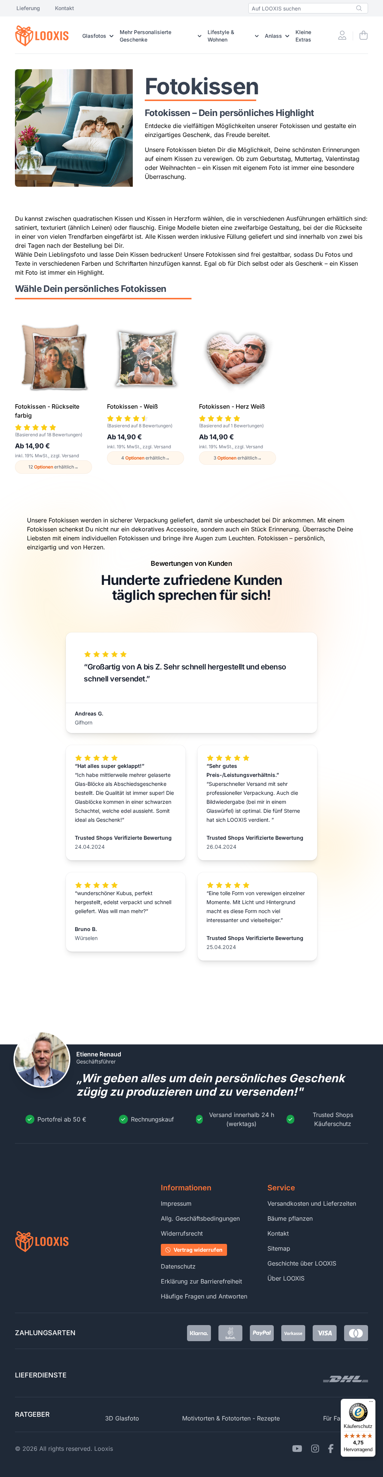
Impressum (176, 1203)
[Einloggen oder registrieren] (342, 36)
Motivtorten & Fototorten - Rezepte (231, 1418)
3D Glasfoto (122, 1418)
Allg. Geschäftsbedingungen (200, 1218)
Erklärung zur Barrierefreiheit (201, 1281)
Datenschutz (178, 1266)
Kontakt (64, 8)
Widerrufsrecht (182, 1233)
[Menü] (371, 1403)
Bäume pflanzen (290, 1218)
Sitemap (278, 1248)
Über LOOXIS (285, 1278)
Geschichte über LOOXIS (301, 1263)
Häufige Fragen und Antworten (204, 1296)
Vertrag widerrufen (198, 1249)
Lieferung (28, 8)
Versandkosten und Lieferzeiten (311, 1203)
